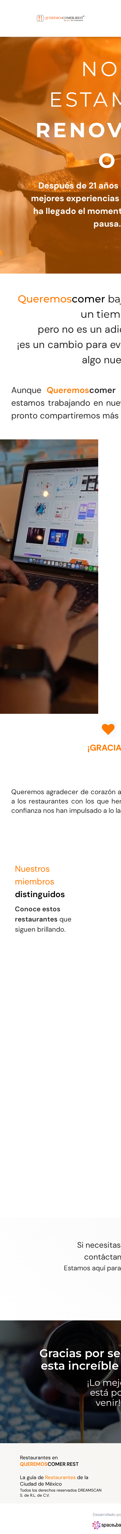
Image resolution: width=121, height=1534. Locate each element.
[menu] (8, 12)
